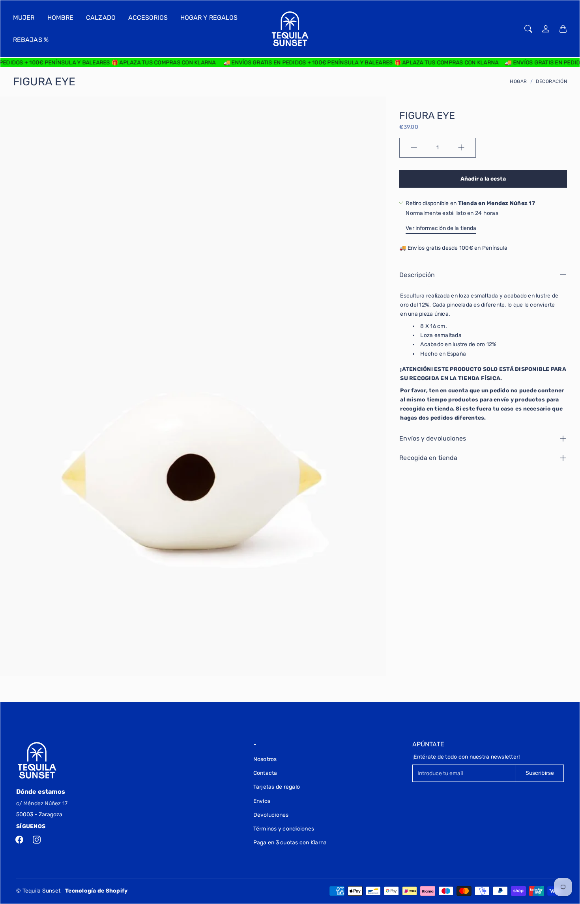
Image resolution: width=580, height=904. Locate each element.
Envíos (262, 801)
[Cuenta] (545, 29)
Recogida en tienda (428, 457)
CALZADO (101, 17)
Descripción (417, 274)
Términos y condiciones (283, 828)
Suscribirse (540, 773)
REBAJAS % (31, 39)
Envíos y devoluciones (432, 438)
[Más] (461, 147)
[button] (19, 839)
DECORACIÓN (551, 81)
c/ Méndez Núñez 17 (41, 803)
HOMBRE (60, 17)
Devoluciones (271, 815)
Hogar (518, 81)
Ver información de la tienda (441, 227)
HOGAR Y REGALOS (209, 17)
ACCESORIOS (148, 17)
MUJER (24, 17)
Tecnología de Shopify (96, 890)
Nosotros (265, 759)
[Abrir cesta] (563, 29)
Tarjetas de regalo (276, 786)
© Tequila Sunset (38, 890)
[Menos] (414, 147)
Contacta (265, 773)
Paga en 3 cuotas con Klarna (290, 842)
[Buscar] (528, 29)
